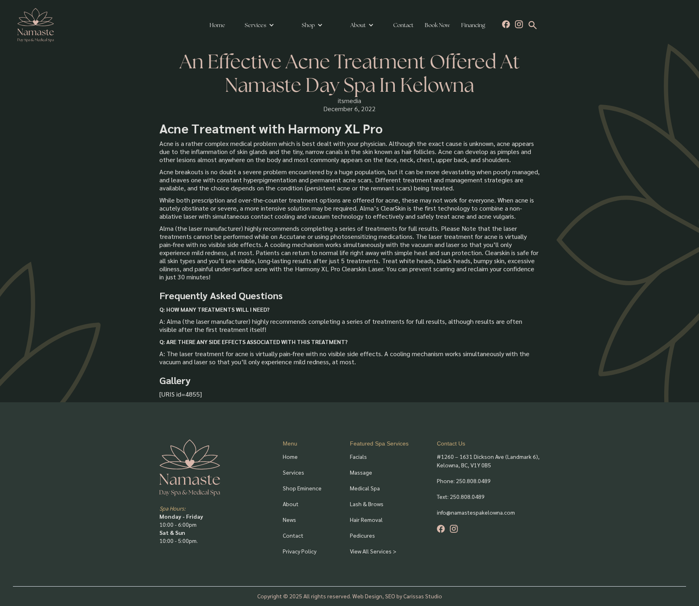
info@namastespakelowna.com (476, 512)
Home (217, 25)
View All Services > (373, 551)
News (289, 519)
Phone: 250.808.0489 (464, 480)
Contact (403, 25)
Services (255, 25)
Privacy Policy (299, 551)
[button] (259, 25)
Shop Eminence (302, 488)
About (291, 503)
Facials (358, 456)
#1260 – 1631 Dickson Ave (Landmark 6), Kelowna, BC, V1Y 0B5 (488, 461)
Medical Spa (365, 488)
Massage (361, 472)
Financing (473, 25)
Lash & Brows (366, 503)
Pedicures (362, 535)
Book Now (437, 25)
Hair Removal (366, 519)
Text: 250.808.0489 (461, 496)
